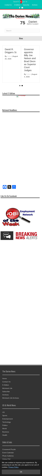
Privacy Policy (13, 467)
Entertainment (7, 419)
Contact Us (8, 5)
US (3, 412)
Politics (4, 425)
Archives (34, 5)
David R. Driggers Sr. (20, 2)
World (4, 428)
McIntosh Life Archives (10, 398)
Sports (4, 415)
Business (5, 432)
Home (4, 378)
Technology (6, 422)
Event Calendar (8, 453)
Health (4, 435)
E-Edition (17, 5)
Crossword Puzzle (9, 449)
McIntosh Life (7, 388)
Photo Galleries (8, 456)
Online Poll (6, 459)
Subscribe (26, 5)
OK (21, 472)
